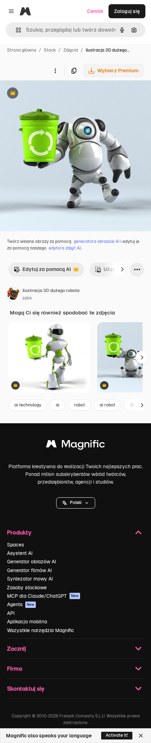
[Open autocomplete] (15, 30)
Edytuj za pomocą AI (42, 271)
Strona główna (21, 50)
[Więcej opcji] (55, 71)
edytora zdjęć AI (65, 248)
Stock (50, 50)
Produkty (19, 532)
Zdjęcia (71, 50)
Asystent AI (20, 553)
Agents (20, 604)
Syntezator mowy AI (30, 579)
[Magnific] (75, 445)
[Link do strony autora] (13, 294)
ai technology (27, 405)
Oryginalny (48, 94)
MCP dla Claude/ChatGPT (43, 596)
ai (57, 405)
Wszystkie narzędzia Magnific (40, 630)
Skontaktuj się (25, 688)
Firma (14, 668)
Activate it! (117, 735)
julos (27, 298)
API (11, 613)
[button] (75, 503)
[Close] (141, 735)
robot (79, 405)
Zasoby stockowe (27, 587)
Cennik (95, 11)
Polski (75, 502)
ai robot (107, 405)
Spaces (15, 545)
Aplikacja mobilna (27, 621)
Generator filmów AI (29, 570)
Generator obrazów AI (31, 561)
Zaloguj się (127, 11)
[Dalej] (122, 270)
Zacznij (16, 648)
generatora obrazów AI (96, 241)
